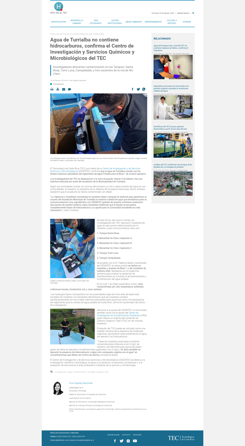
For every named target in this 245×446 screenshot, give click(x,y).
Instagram (127, 441)
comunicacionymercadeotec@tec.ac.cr (79, 440)
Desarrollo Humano (77, 21)
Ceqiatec (100, 372)
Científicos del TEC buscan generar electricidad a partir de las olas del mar (170, 127)
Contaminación (79, 372)
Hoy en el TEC (58, 7)
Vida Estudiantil (96, 21)
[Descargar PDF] (58, 89)
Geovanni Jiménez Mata (178, 170)
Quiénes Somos (183, 13)
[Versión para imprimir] (52, 89)
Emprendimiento (153, 22)
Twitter (121, 441)
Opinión (187, 22)
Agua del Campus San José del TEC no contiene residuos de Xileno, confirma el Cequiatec (171, 48)
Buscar (194, 22)
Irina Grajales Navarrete (77, 81)
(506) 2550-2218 (64, 437)
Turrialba (91, 372)
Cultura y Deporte (172, 21)
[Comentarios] (70, 89)
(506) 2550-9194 (78, 437)
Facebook (114, 441)
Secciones (137, 435)
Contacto (126, 435)
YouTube (134, 441)
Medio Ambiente (134, 22)
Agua (69, 372)
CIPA (106, 372)
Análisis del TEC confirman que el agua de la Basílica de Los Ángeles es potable (173, 165)
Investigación (58, 22)
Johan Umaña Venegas (183, 94)
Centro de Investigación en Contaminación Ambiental (119, 314)
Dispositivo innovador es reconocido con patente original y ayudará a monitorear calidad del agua (171, 88)
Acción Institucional (115, 21)
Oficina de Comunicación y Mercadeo (64, 433)
